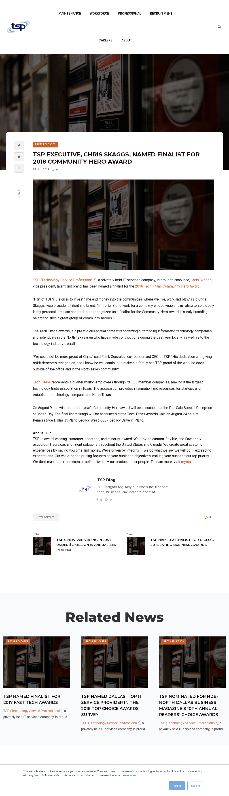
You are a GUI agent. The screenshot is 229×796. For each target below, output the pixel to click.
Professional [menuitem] (129, 13)
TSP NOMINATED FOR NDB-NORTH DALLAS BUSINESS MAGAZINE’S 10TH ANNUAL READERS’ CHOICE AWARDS (188, 705)
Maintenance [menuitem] (69, 13)
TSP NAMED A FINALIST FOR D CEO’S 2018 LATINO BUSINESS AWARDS (182, 542)
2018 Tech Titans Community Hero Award (167, 286)
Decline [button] (196, 785)
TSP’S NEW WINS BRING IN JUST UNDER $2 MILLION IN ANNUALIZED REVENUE (86, 545)
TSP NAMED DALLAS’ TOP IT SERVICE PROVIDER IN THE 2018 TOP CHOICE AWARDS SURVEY (111, 705)
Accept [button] (177, 785)
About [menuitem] (126, 40)
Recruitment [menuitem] (161, 13)
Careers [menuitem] (105, 40)
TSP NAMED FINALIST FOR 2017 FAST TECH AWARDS (31, 699)
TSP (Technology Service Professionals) (65, 280)
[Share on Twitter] (19, 157)
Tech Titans (42, 382)
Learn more (129, 775)
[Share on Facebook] (19, 146)
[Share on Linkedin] (19, 168)
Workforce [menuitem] (99, 13)
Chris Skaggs (201, 280)
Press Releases (45, 144)
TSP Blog (106, 480)
